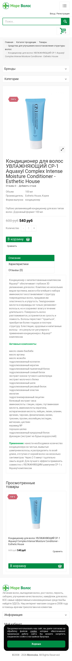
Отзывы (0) (16, 270)
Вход (52, 13)
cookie (33, 631)
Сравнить (12, 246)
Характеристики (18, 264)
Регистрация (63, 13)
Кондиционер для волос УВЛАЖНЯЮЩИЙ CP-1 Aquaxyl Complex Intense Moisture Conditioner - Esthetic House (34, 541)
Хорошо (36, 644)
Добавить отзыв (27, 186)
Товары (43, 42)
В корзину (15, 239)
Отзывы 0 (11, 186)
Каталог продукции (26, 42)
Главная (9, 42)
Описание (15, 258)
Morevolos (32, 655)
